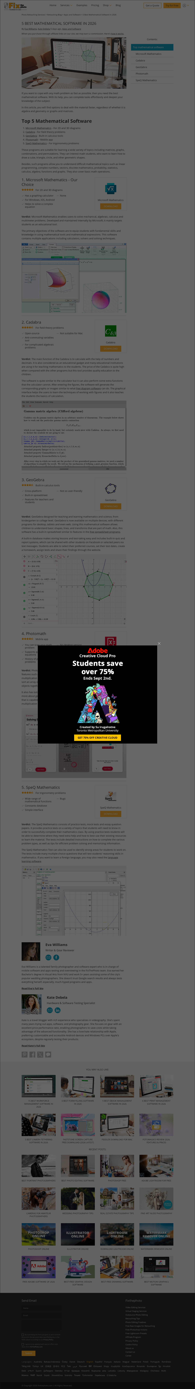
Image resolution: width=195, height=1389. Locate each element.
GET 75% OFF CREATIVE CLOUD (97, 737)
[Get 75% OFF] (97, 694)
